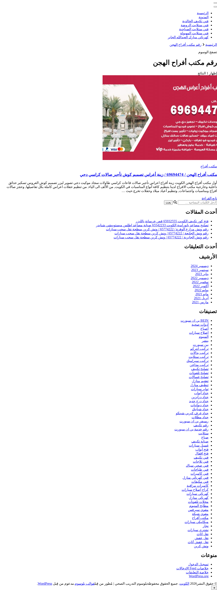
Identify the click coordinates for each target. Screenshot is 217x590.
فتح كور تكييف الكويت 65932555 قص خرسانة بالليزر (172, 221)
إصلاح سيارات (199, 332)
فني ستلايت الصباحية (194, 29)
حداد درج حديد (199, 401)
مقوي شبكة (200, 514)
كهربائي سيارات (197, 493)
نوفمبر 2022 (200, 282)
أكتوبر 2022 (201, 286)
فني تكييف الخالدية (195, 21)
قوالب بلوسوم (85, 583)
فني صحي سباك (197, 465)
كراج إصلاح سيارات (195, 489)
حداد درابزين (200, 397)
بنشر (205, 340)
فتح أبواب (202, 449)
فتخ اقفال (202, 453)
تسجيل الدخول (198, 564)
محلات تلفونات (198, 502)
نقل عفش (202, 538)
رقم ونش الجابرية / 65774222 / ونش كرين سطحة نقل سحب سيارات (161, 237)
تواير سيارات (200, 389)
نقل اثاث (203, 534)
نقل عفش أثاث (198, 542)
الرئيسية (203, 13)
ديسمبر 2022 (200, 278)
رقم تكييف (201, 425)
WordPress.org (199, 576)
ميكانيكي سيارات (197, 522)
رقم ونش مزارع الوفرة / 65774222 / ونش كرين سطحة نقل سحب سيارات (157, 229)
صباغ (205, 437)
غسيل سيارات (199, 445)
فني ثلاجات (201, 461)
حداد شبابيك (200, 409)
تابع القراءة (209, 198)
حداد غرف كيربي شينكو (192, 413)
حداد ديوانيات (200, 405)
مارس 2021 (200, 302)
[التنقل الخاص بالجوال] (215, 3)
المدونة (204, 17)
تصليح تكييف (200, 369)
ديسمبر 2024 (200, 266)
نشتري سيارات (198, 530)
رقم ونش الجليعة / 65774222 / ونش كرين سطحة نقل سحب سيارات (161, 233)
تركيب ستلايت (199, 357)
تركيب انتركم (199, 349)
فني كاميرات (200, 473)
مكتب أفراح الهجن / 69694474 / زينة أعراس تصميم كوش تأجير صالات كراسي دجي (148, 174)
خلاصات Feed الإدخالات (192, 568)
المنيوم (204, 336)
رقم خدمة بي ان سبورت (191, 429)
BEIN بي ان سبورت (195, 320)
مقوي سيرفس (198, 510)
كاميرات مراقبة (198, 485)
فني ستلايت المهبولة (194, 33)
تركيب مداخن (199, 365)
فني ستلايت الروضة (195, 25)
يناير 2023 (202, 274)
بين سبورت (201, 344)
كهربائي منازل (199, 498)
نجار (206, 526)
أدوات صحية (200, 324)
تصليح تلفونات (199, 373)
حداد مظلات (200, 417)
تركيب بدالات (199, 353)
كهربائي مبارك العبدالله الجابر (188, 37)
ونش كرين (201, 546)
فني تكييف (201, 457)
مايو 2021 (202, 294)
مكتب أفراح (208, 166)
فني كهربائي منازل (195, 477)
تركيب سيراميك (197, 361)
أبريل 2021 (201, 298)
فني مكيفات (200, 481)
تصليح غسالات (199, 377)
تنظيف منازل (199, 385)
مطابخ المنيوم (199, 506)
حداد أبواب (201, 393)
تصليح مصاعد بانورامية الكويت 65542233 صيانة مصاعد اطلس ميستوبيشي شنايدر (152, 225)
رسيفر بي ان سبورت (194, 421)
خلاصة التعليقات (197, 572)
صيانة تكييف (200, 441)
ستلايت (203, 433)
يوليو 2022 (202, 290)
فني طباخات (200, 469)
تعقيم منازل (200, 381)
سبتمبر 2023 (200, 270)
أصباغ (204, 328)
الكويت (184, 583)
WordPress (45, 583)
